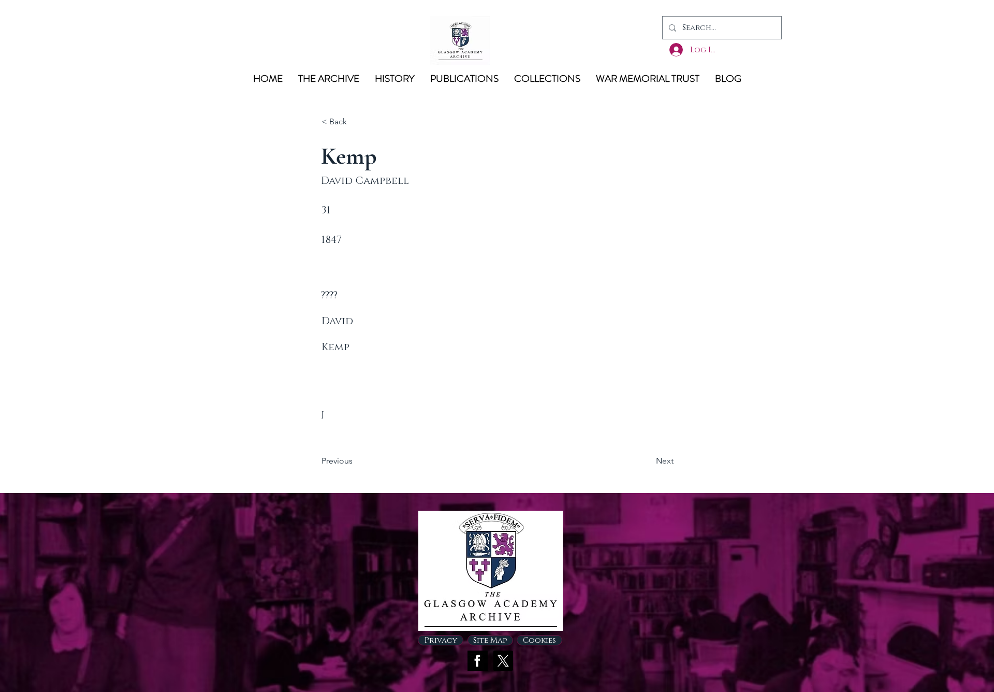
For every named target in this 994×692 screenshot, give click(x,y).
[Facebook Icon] (477, 661)
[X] (503, 661)
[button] (355, 121)
